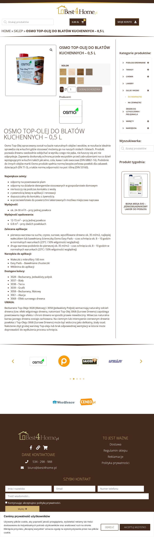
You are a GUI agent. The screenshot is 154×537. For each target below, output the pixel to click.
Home (6, 31)
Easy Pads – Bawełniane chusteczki (30, 263)
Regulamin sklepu (115, 450)
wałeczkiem (17, 238)
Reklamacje (115, 456)
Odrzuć (109, 527)
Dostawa (115, 444)
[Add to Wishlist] (62, 89)
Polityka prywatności (115, 462)
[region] (77, 524)
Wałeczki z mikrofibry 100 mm (27, 259)
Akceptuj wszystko (135, 527)
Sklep (18, 31)
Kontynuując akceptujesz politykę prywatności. (34, 503)
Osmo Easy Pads (63, 238)
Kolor (65, 66)
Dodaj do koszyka (89, 89)
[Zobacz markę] (70, 121)
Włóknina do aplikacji (22, 266)
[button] (51, 50)
